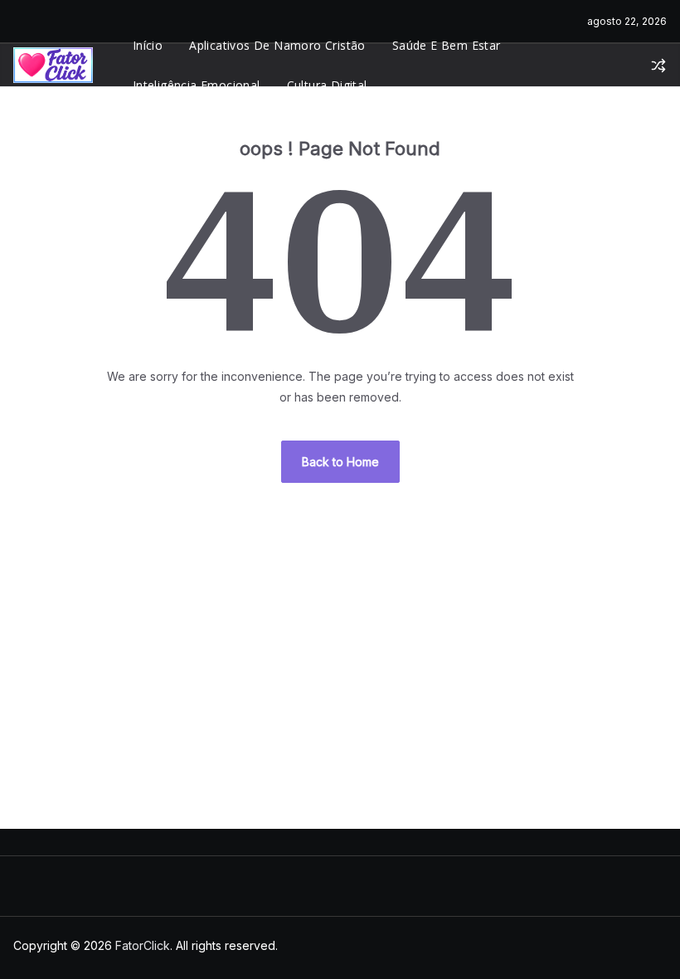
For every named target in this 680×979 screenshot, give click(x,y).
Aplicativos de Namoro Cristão (277, 45)
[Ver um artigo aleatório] (658, 65)
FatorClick (142, 945)
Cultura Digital (327, 85)
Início (148, 45)
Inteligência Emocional (196, 85)
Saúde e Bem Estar (446, 45)
